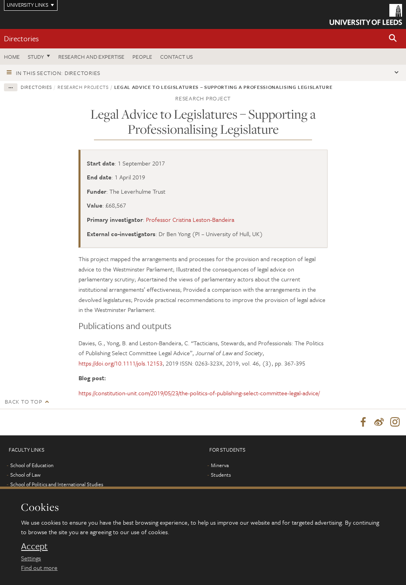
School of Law (25, 475)
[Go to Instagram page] (395, 422)
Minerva (220, 465)
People (142, 56)
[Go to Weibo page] (379, 422)
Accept (34, 546)
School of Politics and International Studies (56, 484)
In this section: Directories (58, 73)
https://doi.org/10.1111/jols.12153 (121, 363)
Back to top (23, 401)
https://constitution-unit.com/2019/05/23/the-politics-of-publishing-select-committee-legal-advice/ (199, 393)
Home (12, 56)
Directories (21, 38)
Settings (31, 558)
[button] (393, 39)
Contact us (176, 56)
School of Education (32, 465)
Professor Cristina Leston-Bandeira (190, 219)
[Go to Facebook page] (363, 422)
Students (221, 475)
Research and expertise (91, 56)
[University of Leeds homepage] (365, 14)
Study (36, 56)
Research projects (82, 86)
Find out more (39, 567)
